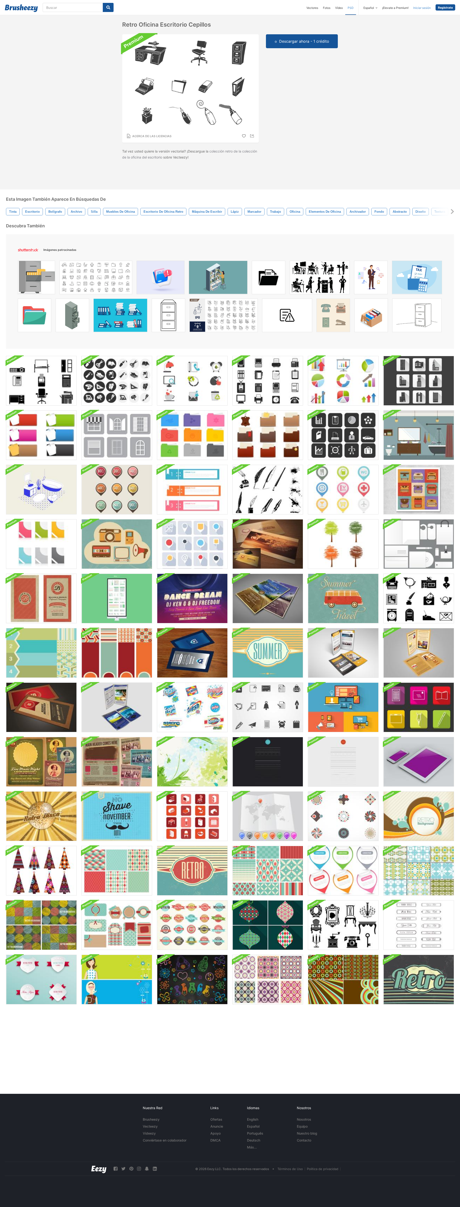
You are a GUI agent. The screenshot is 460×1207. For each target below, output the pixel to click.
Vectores (312, 8)
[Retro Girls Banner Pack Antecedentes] (116, 979)
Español (253, 1126)
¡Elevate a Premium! (395, 8)
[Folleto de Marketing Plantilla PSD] (343, 653)
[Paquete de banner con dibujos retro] (116, 653)
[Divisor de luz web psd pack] (343, 762)
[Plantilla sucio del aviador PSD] (116, 762)
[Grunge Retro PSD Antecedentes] (192, 870)
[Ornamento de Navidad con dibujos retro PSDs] (267, 925)
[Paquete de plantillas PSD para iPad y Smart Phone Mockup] (418, 762)
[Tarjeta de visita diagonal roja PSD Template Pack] (41, 707)
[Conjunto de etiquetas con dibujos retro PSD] (192, 925)
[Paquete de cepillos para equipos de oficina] (41, 381)
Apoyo (215, 1133)
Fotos (326, 8)
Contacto (304, 1140)
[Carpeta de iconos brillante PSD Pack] (192, 435)
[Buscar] (108, 7)
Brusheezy (151, 1119)
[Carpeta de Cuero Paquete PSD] (267, 435)
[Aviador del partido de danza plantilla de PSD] (192, 598)
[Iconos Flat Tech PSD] (343, 707)
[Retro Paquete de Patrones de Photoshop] (267, 979)
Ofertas (216, 1119)
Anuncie (216, 1126)
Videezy (149, 1133)
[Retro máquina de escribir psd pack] (418, 489)
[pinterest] (131, 1168)
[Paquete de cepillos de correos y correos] (418, 598)
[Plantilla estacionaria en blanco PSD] (418, 544)
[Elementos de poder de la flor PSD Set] (192, 979)
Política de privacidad (322, 1169)
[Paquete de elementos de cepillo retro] (343, 816)
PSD (351, 8)
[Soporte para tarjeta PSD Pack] (41, 544)
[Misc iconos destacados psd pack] (418, 707)
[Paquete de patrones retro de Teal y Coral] (267, 870)
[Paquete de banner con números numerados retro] (41, 653)
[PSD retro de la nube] (116, 544)
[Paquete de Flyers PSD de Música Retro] (41, 762)
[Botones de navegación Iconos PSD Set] (192, 544)
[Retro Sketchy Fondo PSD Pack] (41, 925)
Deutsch (253, 1140)
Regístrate (445, 7)
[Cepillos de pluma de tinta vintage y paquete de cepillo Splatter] (267, 489)
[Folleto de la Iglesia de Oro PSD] (418, 653)
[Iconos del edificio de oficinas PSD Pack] (418, 381)
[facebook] (115, 1168)
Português (255, 1133)
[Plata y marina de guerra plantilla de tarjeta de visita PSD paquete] (192, 653)
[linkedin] (155, 1168)
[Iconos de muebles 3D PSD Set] (192, 816)
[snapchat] (147, 1168)
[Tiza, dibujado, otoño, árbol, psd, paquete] (343, 544)
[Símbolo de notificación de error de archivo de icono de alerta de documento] (287, 316)
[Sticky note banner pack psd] (41, 435)
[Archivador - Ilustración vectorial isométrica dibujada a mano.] (72, 316)
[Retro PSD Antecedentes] (418, 979)
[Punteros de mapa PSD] (343, 489)
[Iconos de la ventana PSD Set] (116, 435)
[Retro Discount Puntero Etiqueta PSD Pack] (116, 489)
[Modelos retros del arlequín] (116, 870)
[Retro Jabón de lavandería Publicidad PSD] (192, 707)
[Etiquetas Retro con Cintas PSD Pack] (41, 979)
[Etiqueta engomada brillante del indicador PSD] (343, 870)
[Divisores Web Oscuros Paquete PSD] (267, 762)
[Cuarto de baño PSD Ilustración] (41, 489)
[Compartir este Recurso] (252, 136)
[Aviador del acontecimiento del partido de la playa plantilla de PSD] (267, 598)
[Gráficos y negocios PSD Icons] (343, 381)
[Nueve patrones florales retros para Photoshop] (418, 870)
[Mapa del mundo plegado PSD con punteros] (267, 816)
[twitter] (123, 1168)
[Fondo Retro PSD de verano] (267, 653)
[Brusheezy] (21, 8)
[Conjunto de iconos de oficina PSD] (192, 381)
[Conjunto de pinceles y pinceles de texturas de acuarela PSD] (192, 762)
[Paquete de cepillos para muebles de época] (343, 925)
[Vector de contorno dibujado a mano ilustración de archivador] (168, 316)
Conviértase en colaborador (164, 1140)
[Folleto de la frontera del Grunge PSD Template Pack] (116, 707)
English (252, 1119)
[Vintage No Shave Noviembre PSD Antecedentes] (116, 816)
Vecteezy (150, 1126)
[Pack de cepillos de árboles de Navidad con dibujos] (41, 870)
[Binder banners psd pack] (192, 489)
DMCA (215, 1140)
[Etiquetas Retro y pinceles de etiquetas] (116, 925)
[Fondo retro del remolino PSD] (418, 816)
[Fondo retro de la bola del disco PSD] (41, 816)
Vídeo (339, 8)
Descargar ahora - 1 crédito (304, 41)
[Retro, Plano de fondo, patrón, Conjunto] (343, 979)
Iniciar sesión (422, 8)
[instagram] (139, 1168)
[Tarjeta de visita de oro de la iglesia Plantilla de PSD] (267, 544)
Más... (252, 1147)
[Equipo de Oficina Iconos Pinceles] (267, 381)
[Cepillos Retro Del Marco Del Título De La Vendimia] (418, 925)
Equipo (302, 1126)
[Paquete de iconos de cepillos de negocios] (343, 435)
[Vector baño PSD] (418, 435)
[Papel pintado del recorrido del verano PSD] (343, 598)
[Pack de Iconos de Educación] (267, 707)
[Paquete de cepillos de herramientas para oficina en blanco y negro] (116, 381)
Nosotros (304, 1119)
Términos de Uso (290, 1169)
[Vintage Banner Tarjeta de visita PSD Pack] (41, 598)
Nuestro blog (307, 1133)
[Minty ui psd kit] (116, 598)
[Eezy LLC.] (98, 1168)
